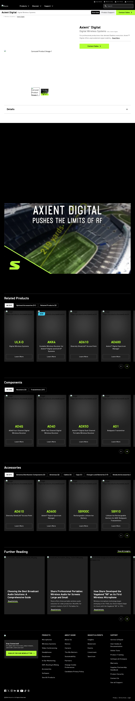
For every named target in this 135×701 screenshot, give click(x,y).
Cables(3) (68, 475)
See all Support (116, 682)
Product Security (117, 674)
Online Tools (115, 651)
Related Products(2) (48, 305)
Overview (95, 12)
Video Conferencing (49, 648)
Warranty (114, 663)
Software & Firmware (118, 659)
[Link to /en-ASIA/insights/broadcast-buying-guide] (24, 585)
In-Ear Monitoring (48, 661)
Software (45, 673)
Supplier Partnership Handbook (120, 668)
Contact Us (114, 678)
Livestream (92, 652)
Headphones (46, 652)
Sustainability (70, 656)
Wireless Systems (49, 644)
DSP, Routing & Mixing (50, 665)
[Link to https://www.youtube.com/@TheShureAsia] (21, 691)
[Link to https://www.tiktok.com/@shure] (25, 691)
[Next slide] (127, 366)
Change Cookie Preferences (70, 666)
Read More (116, 38)
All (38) (9, 390)
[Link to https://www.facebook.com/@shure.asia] (5, 691)
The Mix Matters (71, 652)
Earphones (46, 656)
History (67, 644)
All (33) (9, 305)
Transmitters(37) (38, 390)
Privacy (115, 697)
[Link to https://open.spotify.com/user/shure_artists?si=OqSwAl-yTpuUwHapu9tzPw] (18, 691)
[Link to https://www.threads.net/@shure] (29, 691)
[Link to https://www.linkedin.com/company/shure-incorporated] (15, 691)
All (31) (9, 475)
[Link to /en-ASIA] (9, 6)
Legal (129, 697)
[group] (35, 92)
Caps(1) (79, 475)
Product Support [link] (107, 12)
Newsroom (92, 644)
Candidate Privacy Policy (74, 672)
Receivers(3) (21, 390)
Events (90, 648)
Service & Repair (116, 640)
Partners (68, 661)
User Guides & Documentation (116, 645)
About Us (68, 640)
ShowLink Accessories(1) (122, 475)
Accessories (46, 669)
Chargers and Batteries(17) (97, 475)
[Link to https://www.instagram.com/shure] (12, 691)
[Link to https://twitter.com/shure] (8, 691)
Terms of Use (122, 697)
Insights (91, 640)
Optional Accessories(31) (26, 305)
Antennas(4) (54, 475)
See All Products (48, 677)
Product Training (117, 655)
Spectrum (91, 656)
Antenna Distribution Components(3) (30, 475)
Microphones (47, 640)
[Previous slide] (121, 366)
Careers (68, 648)
